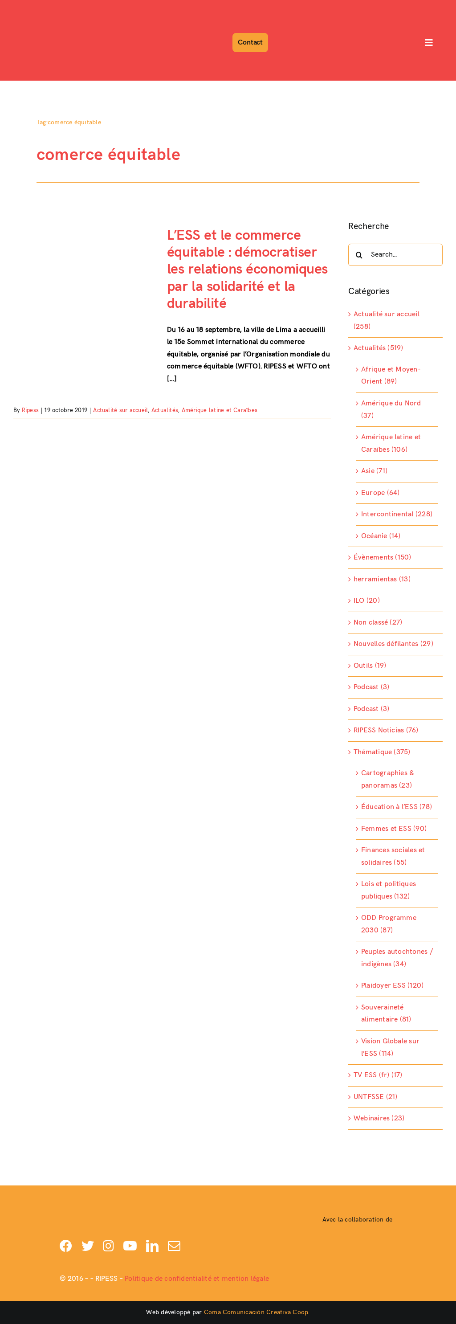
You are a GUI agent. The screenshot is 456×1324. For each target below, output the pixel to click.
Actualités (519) (378, 348)
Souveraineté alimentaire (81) (386, 1013)
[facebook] (66, 1246)
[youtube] (130, 1246)
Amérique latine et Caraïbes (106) (391, 443)
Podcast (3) (372, 687)
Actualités (164, 410)
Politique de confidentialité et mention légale (197, 1279)
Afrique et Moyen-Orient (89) (391, 375)
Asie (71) (374, 471)
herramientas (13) (382, 579)
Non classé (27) (378, 622)
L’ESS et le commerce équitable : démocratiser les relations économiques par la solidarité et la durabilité (247, 270)
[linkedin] (152, 1246)
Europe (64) (380, 493)
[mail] (174, 1246)
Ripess (30, 410)
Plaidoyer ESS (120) (392, 985)
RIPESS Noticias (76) (386, 730)
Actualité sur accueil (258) (386, 320)
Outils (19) (370, 666)
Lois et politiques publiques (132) (388, 890)
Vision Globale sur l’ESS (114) (390, 1047)
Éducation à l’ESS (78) (396, 807)
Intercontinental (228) (396, 514)
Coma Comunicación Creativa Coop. (257, 1312)
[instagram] (108, 1246)
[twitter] (87, 1246)
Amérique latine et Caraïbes (219, 410)
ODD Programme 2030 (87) (388, 924)
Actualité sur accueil (120, 410)
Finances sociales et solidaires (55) (393, 856)
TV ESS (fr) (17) (378, 1075)
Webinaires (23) (379, 1118)
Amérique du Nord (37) (391, 409)
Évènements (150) (382, 557)
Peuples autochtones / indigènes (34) (397, 958)
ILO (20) (367, 601)
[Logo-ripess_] (37, 8)
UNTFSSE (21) (376, 1097)
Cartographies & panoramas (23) (388, 779)
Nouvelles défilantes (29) (393, 644)
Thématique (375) (382, 752)
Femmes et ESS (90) (394, 829)
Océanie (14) (381, 536)
